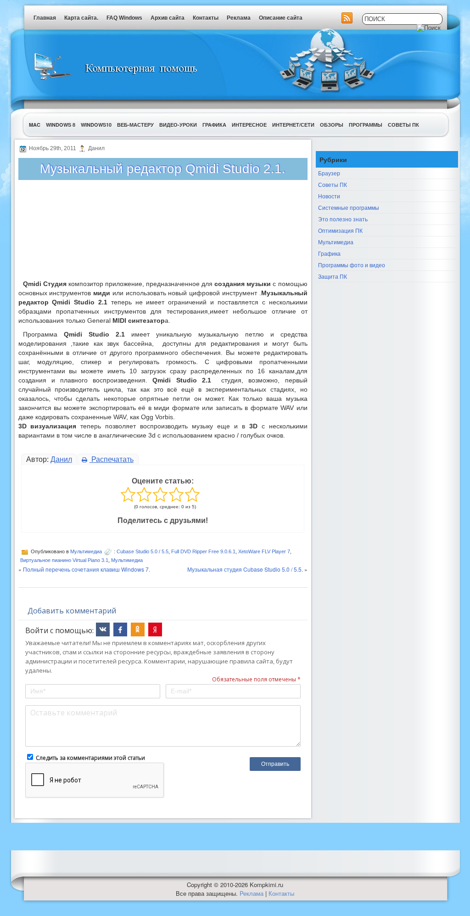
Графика (214, 124)
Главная (45, 18)
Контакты (205, 18)
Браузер (329, 173)
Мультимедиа (86, 551)
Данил (61, 459)
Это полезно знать (343, 219)
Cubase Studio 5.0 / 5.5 (142, 551)
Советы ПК (403, 124)
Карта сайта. (81, 18)
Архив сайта (168, 18)
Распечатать (112, 459)
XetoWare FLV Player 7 (264, 551)
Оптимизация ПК (340, 230)
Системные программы (348, 207)
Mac (34, 124)
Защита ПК (332, 276)
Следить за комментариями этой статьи (90, 758)
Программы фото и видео (351, 265)
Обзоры (331, 124)
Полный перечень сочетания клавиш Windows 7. (86, 569)
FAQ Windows (124, 18)
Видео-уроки (178, 124)
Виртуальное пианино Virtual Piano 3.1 (64, 560)
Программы (365, 124)
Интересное (249, 124)
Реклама (239, 18)
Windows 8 (60, 124)
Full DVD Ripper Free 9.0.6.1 (203, 551)
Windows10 (96, 124)
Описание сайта (280, 18)
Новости (329, 196)
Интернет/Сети (293, 124)
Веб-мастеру (135, 124)
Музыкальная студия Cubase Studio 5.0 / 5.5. (245, 569)
